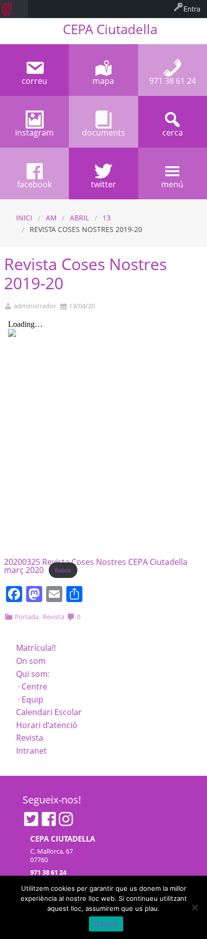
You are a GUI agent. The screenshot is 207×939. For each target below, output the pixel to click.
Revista (53, 616)
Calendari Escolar (49, 712)
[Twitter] (31, 819)
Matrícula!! (36, 647)
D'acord (106, 924)
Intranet (31, 750)
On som (31, 660)
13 (106, 217)
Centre (34, 686)
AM (51, 217)
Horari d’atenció (46, 725)
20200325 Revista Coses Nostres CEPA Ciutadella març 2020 (95, 565)
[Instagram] (66, 819)
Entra (191, 9)
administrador (35, 306)
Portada (27, 616)
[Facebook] (49, 819)
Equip (32, 699)
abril (79, 217)
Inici (24, 217)
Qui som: (33, 673)
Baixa (63, 570)
